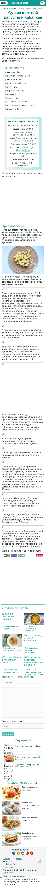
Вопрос (12, 721)
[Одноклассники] (8, 555)
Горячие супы (27, 147)
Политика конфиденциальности (16, 876)
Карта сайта (8, 867)
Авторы (19, 859)
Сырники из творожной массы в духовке (30, 805)
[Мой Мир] (12, 555)
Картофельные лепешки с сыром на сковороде (30, 836)
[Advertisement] (23, 201)
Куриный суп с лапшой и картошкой (12, 649)
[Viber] (15, 555)
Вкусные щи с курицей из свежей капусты (27, 765)
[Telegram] (23, 555)
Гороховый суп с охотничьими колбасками (32, 628)
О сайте (6, 859)
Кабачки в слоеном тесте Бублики (30, 819)
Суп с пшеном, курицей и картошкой (31, 650)
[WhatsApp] (19, 555)
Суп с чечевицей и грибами (28, 746)
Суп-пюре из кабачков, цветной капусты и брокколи (34, 672)
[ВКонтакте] (5, 555)
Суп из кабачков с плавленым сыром (11, 671)
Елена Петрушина (23, 140)
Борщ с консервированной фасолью (27, 758)
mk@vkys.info (9, 864)
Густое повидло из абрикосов (30, 788)
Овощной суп (23, 150)
